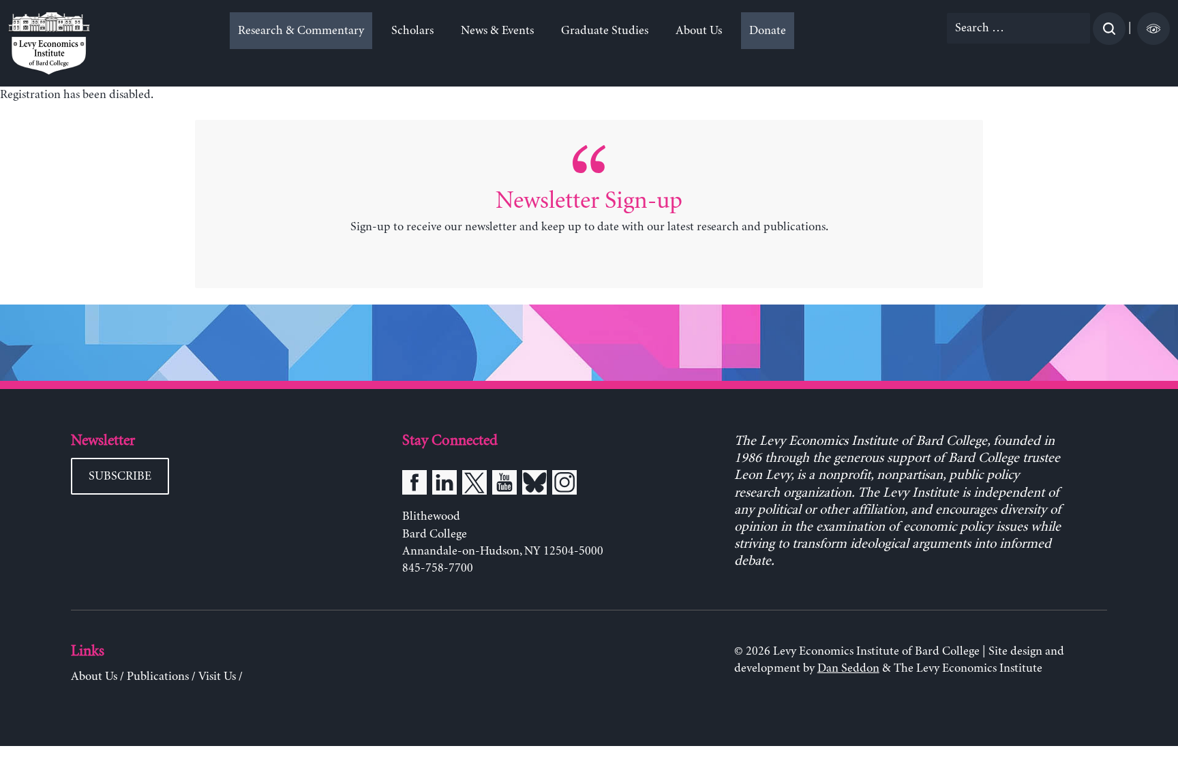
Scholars (412, 30)
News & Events (497, 30)
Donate (767, 30)
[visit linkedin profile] (444, 485)
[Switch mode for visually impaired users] (1153, 28)
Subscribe (120, 476)
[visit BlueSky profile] (534, 485)
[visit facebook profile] (414, 485)
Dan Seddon (848, 668)
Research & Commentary (301, 30)
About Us (699, 30)
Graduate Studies (604, 30)
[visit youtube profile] (504, 485)
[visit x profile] (474, 485)
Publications (158, 676)
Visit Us (217, 676)
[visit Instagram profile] (564, 485)
